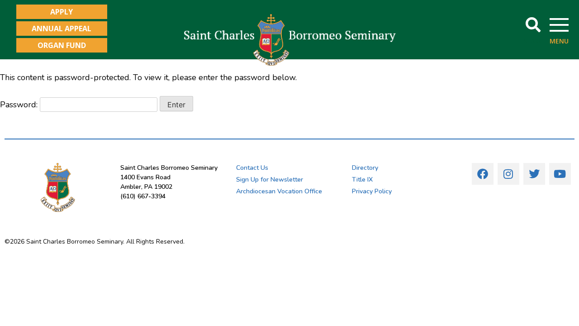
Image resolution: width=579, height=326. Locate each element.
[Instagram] (508, 174)
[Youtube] (560, 174)
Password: (20, 104)
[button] (533, 25)
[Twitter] (534, 174)
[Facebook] (483, 174)
